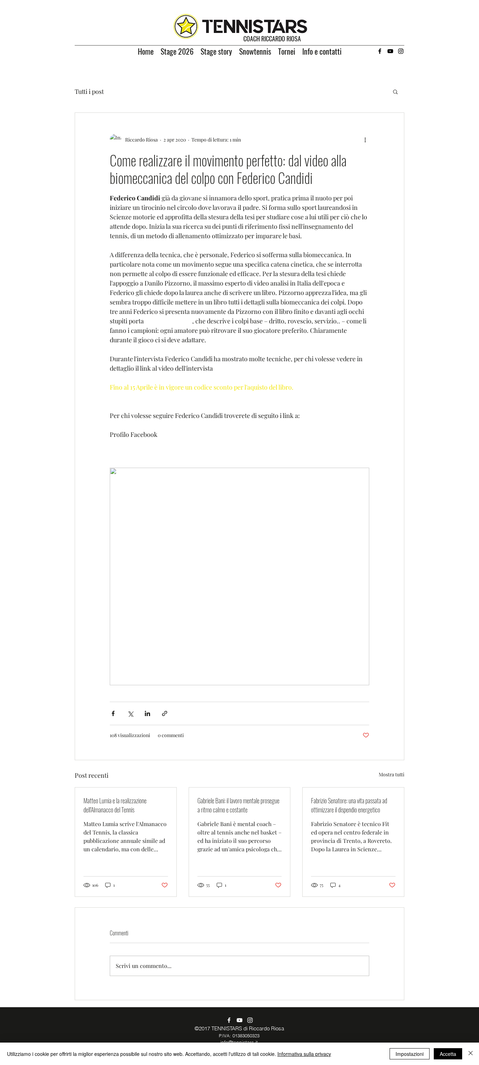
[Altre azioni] (365, 139)
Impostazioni (410, 1053)
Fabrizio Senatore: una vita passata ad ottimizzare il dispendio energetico (349, 805)
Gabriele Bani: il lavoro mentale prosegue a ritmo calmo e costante (238, 805)
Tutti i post (89, 91)
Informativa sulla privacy (304, 1053)
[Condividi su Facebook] (113, 713)
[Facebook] (379, 51)
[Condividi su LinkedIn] (147, 713)
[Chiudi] (470, 1053)
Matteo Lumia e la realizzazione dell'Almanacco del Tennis (115, 805)
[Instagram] (400, 51)
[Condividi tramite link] (164, 713)
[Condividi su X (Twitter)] (130, 713)
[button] (395, 91)
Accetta (448, 1053)
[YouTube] (390, 51)
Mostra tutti (391, 774)
